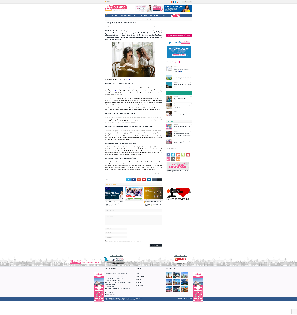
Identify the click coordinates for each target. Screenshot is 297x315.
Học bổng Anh (138, 281)
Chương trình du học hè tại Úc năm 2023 (183, 126)
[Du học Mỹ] (184, 275)
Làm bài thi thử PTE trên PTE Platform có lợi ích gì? (182, 106)
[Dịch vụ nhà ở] (178, 154)
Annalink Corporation (110, 274)
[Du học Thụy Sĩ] (176, 282)
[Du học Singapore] (176, 288)
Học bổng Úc (138, 272)
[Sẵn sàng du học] (116, 7)
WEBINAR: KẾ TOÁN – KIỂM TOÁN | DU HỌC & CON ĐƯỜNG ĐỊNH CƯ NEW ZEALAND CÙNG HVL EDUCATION (114, 203)
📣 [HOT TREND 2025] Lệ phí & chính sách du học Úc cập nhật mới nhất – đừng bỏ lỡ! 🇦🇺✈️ (182, 69)
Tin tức (135, 15)
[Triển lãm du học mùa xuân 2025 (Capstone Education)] (134, 193)
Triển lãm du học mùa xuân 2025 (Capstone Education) (133, 202)
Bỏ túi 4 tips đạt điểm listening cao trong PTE (183, 99)
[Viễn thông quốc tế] (183, 154)
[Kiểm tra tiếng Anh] (173, 154)
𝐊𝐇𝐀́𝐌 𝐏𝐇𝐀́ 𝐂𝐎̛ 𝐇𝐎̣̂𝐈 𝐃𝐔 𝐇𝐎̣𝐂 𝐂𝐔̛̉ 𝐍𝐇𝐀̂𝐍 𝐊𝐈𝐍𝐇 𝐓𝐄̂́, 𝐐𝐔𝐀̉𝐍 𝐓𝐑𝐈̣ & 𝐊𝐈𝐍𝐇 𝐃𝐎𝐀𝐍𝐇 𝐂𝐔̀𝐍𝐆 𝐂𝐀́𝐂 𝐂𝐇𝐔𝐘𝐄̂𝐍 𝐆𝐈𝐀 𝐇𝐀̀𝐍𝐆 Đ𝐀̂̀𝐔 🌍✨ (153, 203)
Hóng (163, 15)
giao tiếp (128, 79)
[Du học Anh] (169, 275)
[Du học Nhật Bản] (169, 288)
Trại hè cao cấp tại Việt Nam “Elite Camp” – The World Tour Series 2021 (182, 134)
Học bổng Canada (139, 285)
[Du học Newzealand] (184, 282)
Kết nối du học (114, 15)
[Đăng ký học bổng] (168, 154)
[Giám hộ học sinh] (173, 159)
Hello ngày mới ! (155, 15)
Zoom (116, 90)
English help (144, 15)
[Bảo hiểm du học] (188, 154)
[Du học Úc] (176, 275)
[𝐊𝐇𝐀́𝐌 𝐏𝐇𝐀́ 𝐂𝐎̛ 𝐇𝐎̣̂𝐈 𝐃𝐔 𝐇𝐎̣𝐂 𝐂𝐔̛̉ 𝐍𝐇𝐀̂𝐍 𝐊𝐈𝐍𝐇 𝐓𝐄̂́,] (153, 193)
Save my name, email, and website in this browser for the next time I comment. (124, 240)
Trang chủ (180, 297)
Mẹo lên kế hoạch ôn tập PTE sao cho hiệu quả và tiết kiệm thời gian (182, 114)
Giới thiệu (186, 297)
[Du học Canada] (169, 282)
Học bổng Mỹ (138, 278)
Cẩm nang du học (158, 26)
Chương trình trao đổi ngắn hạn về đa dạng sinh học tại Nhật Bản (182, 85)
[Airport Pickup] (168, 159)
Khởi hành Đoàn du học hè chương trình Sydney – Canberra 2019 (183, 141)
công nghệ (130, 86)
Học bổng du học (126, 15)
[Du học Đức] (184, 288)
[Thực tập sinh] (178, 159)
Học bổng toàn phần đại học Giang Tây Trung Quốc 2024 (182, 78)
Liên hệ (190, 297)
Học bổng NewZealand (140, 275)
